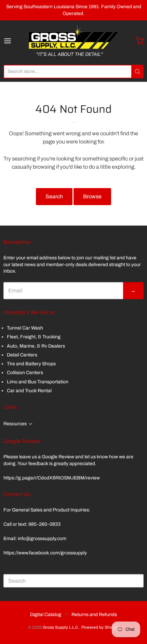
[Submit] (137, 71)
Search (54, 196)
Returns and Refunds (94, 614)
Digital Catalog (45, 614)
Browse (92, 196)
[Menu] (15, 41)
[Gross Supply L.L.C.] (73, 41)
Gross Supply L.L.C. (61, 627)
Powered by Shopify (99, 627)
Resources (15, 423)
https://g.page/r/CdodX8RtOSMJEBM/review (51, 477)
